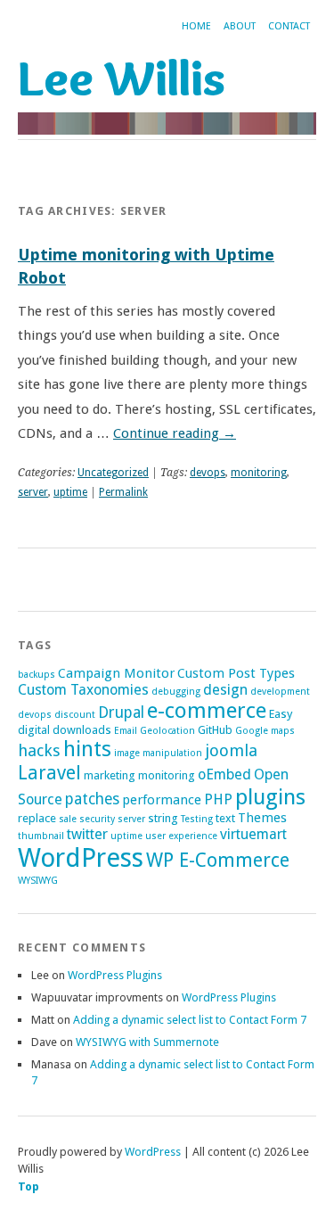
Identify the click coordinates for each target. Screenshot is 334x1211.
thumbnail (41, 836)
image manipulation (158, 753)
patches (92, 799)
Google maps (265, 731)
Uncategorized (113, 472)
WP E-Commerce (217, 860)
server (33, 492)
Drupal (121, 712)
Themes (262, 818)
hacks (39, 750)
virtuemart (253, 834)
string (163, 818)
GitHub (215, 730)
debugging (175, 691)
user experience (181, 836)
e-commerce (206, 710)
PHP (218, 799)
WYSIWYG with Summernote (147, 1042)
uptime (70, 492)
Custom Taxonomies (83, 689)
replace (37, 818)
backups (36, 674)
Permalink (123, 492)
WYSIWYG (38, 880)
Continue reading (174, 433)
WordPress (80, 858)
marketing (109, 775)
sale (68, 819)
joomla (231, 750)
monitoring (259, 472)
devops (207, 472)
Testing (197, 819)
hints (87, 749)
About (240, 26)
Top (28, 1186)
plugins (270, 797)
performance (161, 800)
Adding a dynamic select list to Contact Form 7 (189, 1019)
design (225, 689)
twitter (87, 834)
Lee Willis (121, 77)
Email (125, 731)
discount (74, 715)
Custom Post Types (236, 673)
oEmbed (224, 774)
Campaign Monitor (116, 673)
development (280, 691)
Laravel (49, 773)
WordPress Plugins (115, 975)
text (225, 818)
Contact (289, 26)
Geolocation (167, 731)
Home (196, 26)
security (97, 819)
